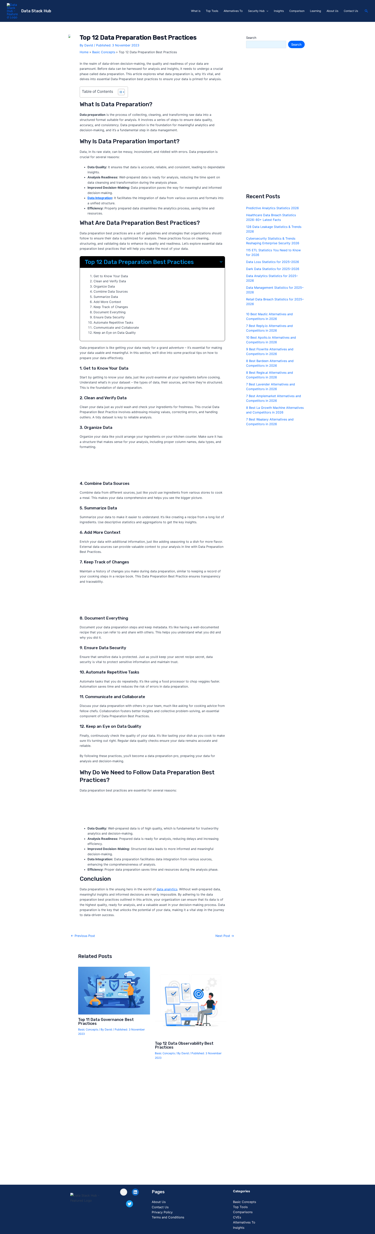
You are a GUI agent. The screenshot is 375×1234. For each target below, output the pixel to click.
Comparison (296, 10)
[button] (266, 11)
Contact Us (351, 10)
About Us (332, 10)
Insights (279, 10)
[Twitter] (129, 1203)
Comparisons (243, 1212)
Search (251, 38)
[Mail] (123, 1192)
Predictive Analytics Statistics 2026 (272, 208)
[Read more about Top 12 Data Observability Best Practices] (191, 1002)
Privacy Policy (162, 1212)
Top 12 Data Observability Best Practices (184, 1045)
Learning (315, 10)
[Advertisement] (152, 466)
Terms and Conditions (168, 1217)
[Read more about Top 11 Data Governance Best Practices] (114, 990)
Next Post (224, 935)
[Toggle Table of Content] (119, 92)
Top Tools (212, 10)
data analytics (167, 889)
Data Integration (100, 198)
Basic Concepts (88, 1029)
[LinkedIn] (135, 1192)
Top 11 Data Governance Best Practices (106, 1021)
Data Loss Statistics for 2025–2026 (272, 262)
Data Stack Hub (36, 11)
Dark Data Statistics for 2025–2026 (272, 269)
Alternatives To (233, 10)
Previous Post (83, 935)
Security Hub (256, 10)
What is (195, 10)
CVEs (237, 1217)
